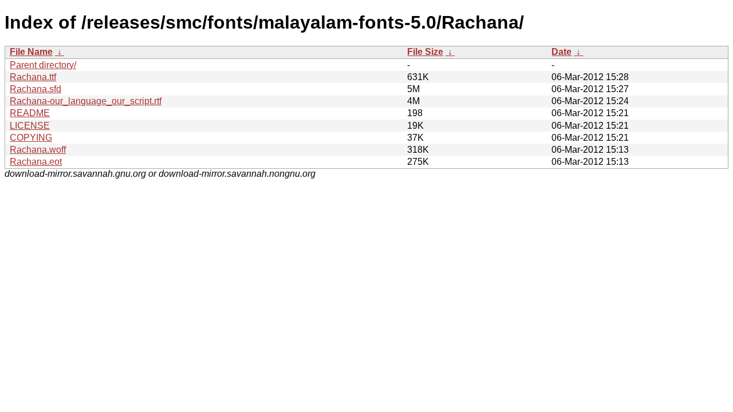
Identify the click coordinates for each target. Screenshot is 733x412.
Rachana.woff (38, 149)
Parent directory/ (43, 65)
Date (561, 52)
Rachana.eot (36, 162)
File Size (425, 52)
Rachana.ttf (33, 77)
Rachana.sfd (35, 89)
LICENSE (30, 125)
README (30, 113)
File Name (31, 52)
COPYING (31, 137)
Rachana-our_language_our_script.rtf (85, 101)
